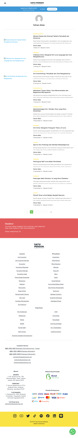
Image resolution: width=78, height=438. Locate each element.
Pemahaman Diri (37, 88)
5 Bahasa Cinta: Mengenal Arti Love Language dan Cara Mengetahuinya (52, 56)
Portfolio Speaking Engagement (22, 335)
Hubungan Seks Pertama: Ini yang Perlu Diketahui (50, 178)
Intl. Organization (56, 327)
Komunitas (56, 315)
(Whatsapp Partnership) (22, 354)
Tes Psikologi (22, 304)
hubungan (36, 52)
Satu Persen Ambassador (56, 287)
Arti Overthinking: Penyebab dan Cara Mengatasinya (51, 73)
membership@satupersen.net (22, 357)
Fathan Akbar (37, 45)
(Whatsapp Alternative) (22, 351)
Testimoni (56, 291)
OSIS (55, 312)
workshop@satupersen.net (22, 362)
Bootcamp (22, 287)
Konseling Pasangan (22, 267)
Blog (55, 274)
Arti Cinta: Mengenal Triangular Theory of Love (49, 128)
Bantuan (55, 267)
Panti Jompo (22, 331)
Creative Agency (56, 331)
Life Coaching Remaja (22, 260)
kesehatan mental (38, 34)
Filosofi (35, 142)
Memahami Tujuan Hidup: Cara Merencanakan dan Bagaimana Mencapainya (50, 91)
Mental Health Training (22, 294)
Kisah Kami (56, 257)
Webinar (22, 284)
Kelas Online (22, 291)
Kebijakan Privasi (56, 301)
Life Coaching (22, 257)
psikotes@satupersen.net (22, 360)
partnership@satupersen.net (14, 404)
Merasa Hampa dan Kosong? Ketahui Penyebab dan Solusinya (51, 37)
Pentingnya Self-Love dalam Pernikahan (47, 161)
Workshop (22, 281)
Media (22, 320)
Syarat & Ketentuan (56, 298)
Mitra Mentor (56, 260)
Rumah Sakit (22, 327)
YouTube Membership (22, 301)
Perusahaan (55, 320)
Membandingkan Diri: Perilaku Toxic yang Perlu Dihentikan (49, 110)
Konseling (22, 264)
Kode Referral (56, 281)
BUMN (22, 323)
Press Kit (56, 271)
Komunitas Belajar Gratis (56, 284)
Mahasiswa (22, 315)
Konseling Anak (22, 274)
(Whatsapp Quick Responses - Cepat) (22, 348)
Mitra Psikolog (55, 264)
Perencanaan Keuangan (22, 277)
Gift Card (22, 298)
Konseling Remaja (22, 271)
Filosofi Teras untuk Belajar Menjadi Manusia (48, 195)
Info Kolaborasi (22, 312)
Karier (56, 277)
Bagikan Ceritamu (55, 294)
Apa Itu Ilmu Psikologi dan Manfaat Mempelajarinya (51, 145)
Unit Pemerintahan (56, 323)
